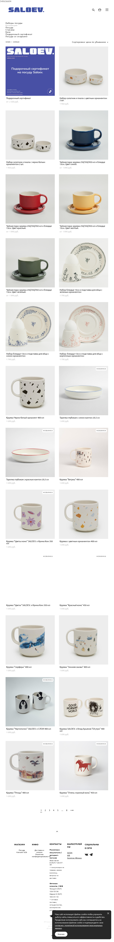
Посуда (9, 27)
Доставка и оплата (39, 851)
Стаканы (10, 30)
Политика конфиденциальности (41, 855)
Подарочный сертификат (19, 34)
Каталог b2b (22, 852)
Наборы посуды (14, 23)
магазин (8, 42)
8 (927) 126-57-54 (56, 864)
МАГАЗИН (19, 844)
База (8, 32)
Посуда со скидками (16, 36)
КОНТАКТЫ (56, 844)
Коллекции (12, 25)
